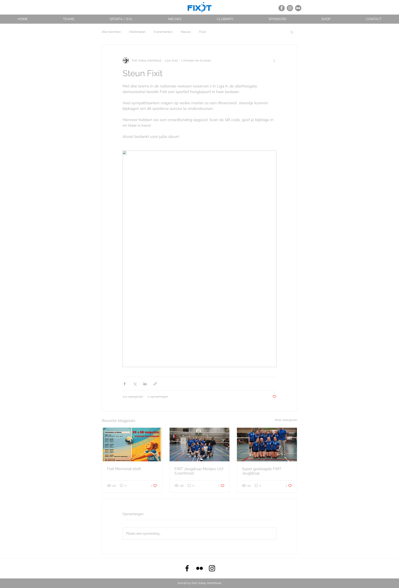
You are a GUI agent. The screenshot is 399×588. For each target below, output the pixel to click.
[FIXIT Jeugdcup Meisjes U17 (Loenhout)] (200, 444)
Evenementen (163, 31)
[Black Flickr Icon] (199, 568)
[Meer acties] (273, 60)
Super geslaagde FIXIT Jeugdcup (261, 471)
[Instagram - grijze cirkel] (290, 8)
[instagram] (212, 568)
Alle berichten (111, 31)
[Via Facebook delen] (125, 384)
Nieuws (186, 31)
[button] (68, 19)
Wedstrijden (137, 31)
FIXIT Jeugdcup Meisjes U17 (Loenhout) (199, 471)
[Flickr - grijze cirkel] (298, 8)
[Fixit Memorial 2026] (132, 444)
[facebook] (187, 568)
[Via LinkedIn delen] (145, 384)
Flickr (202, 31)
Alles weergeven (286, 419)
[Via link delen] (155, 384)
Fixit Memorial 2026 (124, 469)
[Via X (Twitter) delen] (135, 384)
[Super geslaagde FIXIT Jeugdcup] (267, 444)
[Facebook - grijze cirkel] (281, 8)
